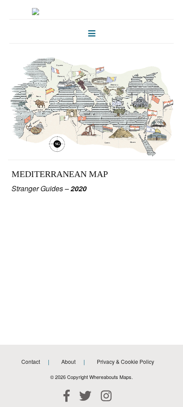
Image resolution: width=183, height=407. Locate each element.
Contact (30, 361)
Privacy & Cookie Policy (125, 361)
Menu (91, 31)
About (68, 361)
